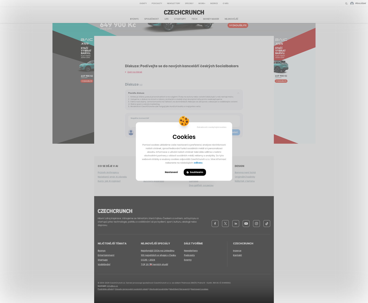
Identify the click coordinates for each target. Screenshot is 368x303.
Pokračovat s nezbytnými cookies (211, 127)
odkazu (198, 162)
